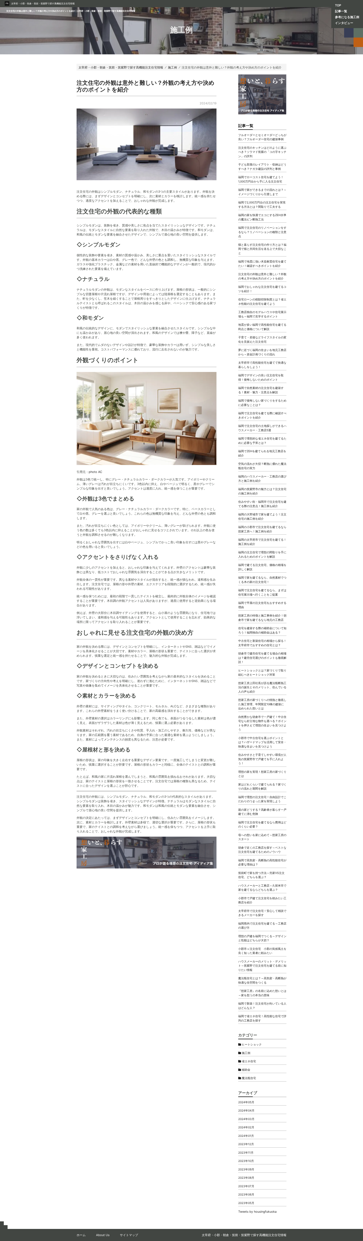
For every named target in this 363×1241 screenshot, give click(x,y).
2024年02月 (246, 1127)
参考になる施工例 (347, 16)
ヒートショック (251, 1044)
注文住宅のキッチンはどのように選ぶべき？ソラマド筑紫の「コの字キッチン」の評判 (262, 152)
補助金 (245, 1070)
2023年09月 (246, 1169)
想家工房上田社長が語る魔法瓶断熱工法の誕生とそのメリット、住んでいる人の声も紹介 (262, 687)
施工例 (245, 1053)
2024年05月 (246, 1102)
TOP (338, 5)
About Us (102, 1235)
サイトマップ (129, 1235)
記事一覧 (341, 11)
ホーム (81, 1235)
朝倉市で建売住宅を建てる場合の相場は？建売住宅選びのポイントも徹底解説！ (262, 658)
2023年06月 (246, 1194)
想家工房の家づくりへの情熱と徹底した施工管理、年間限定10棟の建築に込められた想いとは (262, 704)
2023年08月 (246, 1177)
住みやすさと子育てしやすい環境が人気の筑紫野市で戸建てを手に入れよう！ (262, 759)
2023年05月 (246, 1203)
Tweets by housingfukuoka (257, 1211)
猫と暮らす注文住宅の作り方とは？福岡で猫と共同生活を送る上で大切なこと (262, 249)
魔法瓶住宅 (248, 1078)
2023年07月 (246, 1186)
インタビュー (344, 22)
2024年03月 (246, 1119)
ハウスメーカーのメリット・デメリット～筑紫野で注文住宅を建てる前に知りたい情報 (262, 966)
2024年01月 (246, 1136)
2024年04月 (246, 1110)
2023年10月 (246, 1161)
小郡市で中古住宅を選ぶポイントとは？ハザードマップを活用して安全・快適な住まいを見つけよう (262, 742)
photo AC (95, 472)
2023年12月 (246, 1144)
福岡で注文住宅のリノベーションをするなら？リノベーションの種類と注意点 (262, 232)
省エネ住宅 (248, 1061)
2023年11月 (246, 1152)
